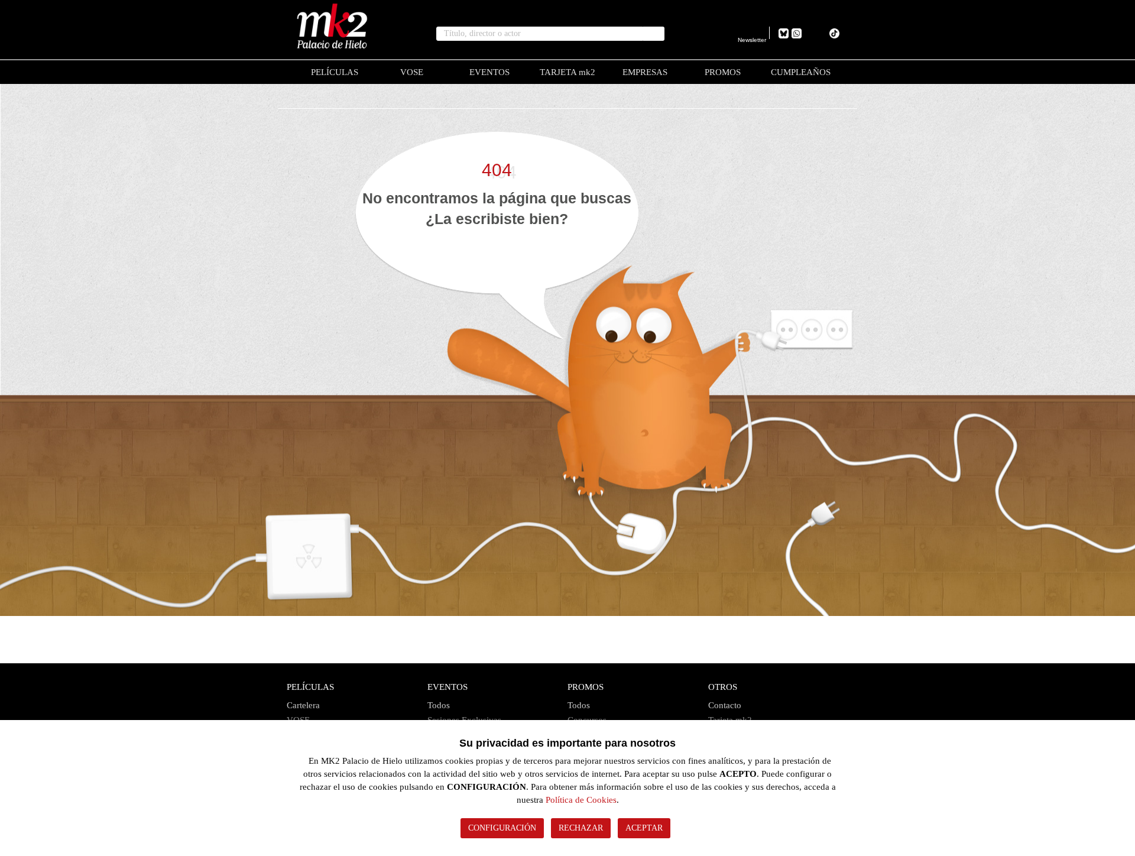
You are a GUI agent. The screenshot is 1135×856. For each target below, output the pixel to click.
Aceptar (644, 827)
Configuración (502, 827)
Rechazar (581, 827)
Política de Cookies (581, 800)
